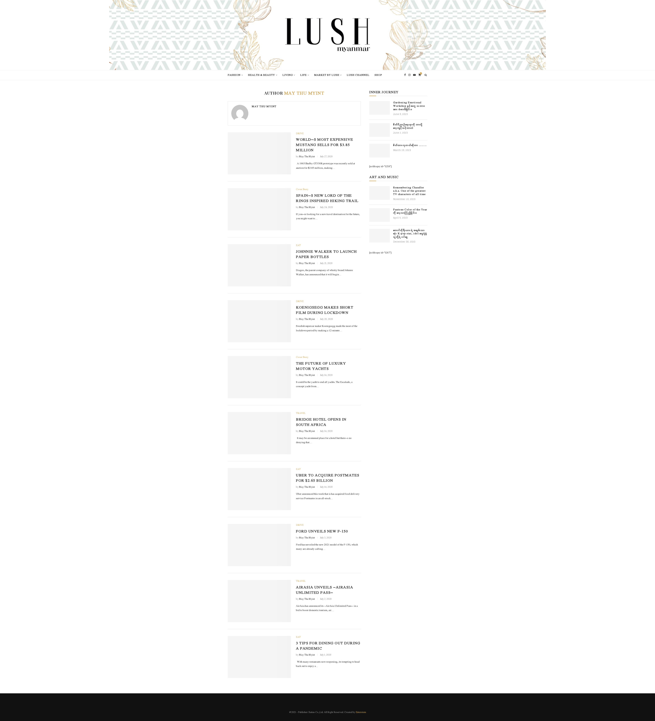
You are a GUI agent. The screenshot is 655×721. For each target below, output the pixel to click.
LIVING (287, 75)
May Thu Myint (264, 106)
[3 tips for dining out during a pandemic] (259, 657)
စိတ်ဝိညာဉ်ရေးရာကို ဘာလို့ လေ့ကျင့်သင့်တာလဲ (408, 126)
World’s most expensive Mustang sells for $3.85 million (324, 145)
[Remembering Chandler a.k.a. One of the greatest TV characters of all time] (379, 193)
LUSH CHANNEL (358, 75)
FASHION (234, 75)
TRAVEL (301, 413)
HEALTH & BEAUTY (261, 75)
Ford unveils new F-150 (322, 531)
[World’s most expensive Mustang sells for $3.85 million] (259, 153)
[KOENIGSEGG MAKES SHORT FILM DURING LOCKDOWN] (259, 321)
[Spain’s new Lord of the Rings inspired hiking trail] (259, 209)
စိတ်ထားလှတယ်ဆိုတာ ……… (410, 145)
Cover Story (302, 189)
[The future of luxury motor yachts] (259, 377)
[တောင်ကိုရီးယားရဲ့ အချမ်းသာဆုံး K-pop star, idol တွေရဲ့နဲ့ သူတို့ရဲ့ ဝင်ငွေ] (379, 235)
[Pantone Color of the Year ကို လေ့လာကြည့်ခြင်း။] (379, 215)
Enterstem (361, 712)
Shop (378, 75)
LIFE (303, 75)
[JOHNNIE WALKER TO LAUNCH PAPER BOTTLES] (259, 265)
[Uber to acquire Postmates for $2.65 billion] (259, 489)
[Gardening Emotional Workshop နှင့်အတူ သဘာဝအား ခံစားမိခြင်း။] (379, 108)
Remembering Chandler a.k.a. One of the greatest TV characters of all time (409, 191)
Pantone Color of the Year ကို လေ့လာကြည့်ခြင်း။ (410, 211)
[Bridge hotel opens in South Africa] (259, 433)
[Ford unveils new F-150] (259, 545)
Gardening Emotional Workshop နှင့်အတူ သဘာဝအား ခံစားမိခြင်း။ (409, 106)
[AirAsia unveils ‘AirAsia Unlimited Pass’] (259, 601)
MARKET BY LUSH (326, 75)
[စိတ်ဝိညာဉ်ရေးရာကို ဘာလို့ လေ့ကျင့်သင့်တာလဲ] (379, 130)
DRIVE (300, 133)
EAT (298, 245)
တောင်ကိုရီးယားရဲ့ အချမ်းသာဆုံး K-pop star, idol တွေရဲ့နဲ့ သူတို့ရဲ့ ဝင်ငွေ (410, 234)
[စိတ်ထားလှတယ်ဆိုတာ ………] (379, 150)
